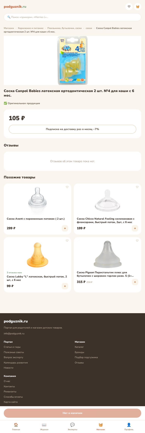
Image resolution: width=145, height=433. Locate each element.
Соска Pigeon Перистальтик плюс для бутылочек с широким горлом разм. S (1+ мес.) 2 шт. (104, 274)
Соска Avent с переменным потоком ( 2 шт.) (36, 219)
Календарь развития (16, 362)
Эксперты (72, 426)
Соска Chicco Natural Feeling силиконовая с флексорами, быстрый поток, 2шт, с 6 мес (105, 220)
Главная (16, 426)
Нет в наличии (72, 413)
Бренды (79, 352)
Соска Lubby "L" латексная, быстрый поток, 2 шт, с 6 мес (37, 278)
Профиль (128, 426)
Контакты (9, 386)
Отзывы (79, 362)
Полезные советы (14, 352)
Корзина (138, 7)
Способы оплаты (13, 397)
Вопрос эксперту (13, 357)
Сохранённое (129, 7)
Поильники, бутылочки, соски (64, 28)
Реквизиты (10, 391)
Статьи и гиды (12, 347)
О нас (7, 381)
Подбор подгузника (86, 357)
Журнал (44, 426)
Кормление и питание (30, 28)
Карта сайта (11, 402)
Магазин (9, 28)
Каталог (79, 347)
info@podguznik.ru (14, 333)
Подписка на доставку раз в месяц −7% (72, 129)
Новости (8, 367)
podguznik (15, 6)
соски (89, 28)
